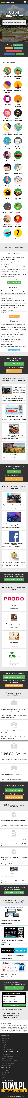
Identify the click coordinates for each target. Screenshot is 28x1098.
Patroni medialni (5, 1072)
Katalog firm (4, 1047)
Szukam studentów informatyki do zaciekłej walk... (13, 324)
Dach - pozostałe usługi (12, 438)
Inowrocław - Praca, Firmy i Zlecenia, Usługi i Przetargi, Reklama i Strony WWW (11, 1015)
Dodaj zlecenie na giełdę (14, 797)
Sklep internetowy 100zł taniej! (9, 974)
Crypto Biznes (17, 508)
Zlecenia (4, 1042)
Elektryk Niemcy (5, 313)
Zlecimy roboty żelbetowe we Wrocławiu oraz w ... (13, 339)
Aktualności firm (5, 1045)
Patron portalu (5, 1070)
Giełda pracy (9, 48)
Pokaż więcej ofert (14, 316)
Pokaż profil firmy (14, 608)
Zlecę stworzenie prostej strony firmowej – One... (13, 327)
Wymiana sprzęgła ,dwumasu (8, 341)
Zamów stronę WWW (7, 1058)
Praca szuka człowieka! (7, 298)
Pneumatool (6, 945)
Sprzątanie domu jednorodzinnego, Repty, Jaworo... (14, 346)
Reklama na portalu (6, 1054)
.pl (7, 2)
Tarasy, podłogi (5, 264)
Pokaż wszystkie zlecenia (14, 790)
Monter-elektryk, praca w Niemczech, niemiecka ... (13, 303)
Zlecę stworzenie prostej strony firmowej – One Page (12, 731)
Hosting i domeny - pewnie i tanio (9, 271)
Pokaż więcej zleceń (14, 350)
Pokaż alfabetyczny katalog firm (14, 677)
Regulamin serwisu (6, 1076)
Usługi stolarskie (11, 458)
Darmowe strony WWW (7, 1056)
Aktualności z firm (9, 54)
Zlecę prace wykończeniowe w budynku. (11, 332)
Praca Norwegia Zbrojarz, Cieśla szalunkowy (12, 308)
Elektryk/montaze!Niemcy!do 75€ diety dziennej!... (13, 305)
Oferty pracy (5, 1040)
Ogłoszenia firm (18, 45)
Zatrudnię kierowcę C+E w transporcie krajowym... (13, 293)
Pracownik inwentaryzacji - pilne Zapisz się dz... (13, 300)
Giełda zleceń (18, 48)
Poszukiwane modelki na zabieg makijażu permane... (14, 279)
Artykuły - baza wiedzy (7, 1049)
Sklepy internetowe (6, 1065)
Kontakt (3, 1074)
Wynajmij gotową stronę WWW (9, 1060)
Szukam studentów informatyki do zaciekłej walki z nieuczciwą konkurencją (13, 710)
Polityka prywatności (7, 1077)
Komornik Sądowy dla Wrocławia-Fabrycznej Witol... (14, 267)
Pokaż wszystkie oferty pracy (14, 893)
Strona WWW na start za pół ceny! (10, 920)
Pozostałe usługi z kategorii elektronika (16, 400)
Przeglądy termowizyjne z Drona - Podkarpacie (12, 262)
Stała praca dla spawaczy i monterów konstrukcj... (13, 295)
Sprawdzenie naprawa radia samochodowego (12, 334)
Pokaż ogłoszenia (14, 472)
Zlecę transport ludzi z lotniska (8, 337)
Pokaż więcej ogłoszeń (14, 282)
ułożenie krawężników (6, 344)
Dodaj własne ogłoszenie (14, 479)
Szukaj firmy (20, 54)
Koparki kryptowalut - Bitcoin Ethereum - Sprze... (13, 257)
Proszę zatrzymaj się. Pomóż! (8, 259)
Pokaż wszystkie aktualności (14, 364)
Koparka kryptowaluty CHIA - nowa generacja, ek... (13, 269)
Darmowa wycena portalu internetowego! (12, 955)
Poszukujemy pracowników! (8, 276)
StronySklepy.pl (7, 923)
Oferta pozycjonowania (7, 1062)
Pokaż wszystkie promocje (14, 988)
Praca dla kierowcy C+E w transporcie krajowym (13, 291)
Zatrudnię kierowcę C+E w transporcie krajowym (14, 839)
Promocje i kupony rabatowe (14, 51)
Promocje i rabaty (6, 1044)
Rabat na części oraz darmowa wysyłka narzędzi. (12, 941)
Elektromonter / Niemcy (7, 310)
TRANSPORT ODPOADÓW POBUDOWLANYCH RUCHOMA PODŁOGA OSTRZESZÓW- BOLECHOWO (13, 753)
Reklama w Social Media (8, 1063)
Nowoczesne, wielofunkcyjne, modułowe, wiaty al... (13, 274)
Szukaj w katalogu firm (14, 371)
